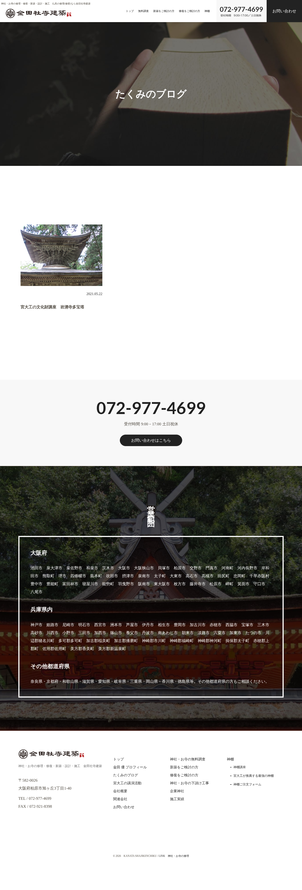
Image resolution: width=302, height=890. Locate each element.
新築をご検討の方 (163, 11)
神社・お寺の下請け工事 (189, 783)
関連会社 (120, 799)
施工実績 (177, 799)
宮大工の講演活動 (127, 783)
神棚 (207, 11)
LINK (162, 855)
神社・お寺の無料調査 (187, 759)
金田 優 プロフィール (130, 767)
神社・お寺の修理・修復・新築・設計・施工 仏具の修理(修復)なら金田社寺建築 (45, 3)
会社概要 (120, 791)
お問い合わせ (284, 11)
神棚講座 (239, 767)
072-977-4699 (151, 408)
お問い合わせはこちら (151, 440)
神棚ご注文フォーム (247, 784)
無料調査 (143, 11)
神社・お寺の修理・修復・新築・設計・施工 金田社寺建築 (60, 766)
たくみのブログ (125, 775)
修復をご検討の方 (189, 11)
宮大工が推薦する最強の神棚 (253, 775)
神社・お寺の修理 (178, 855)
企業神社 (177, 791)
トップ (130, 11)
